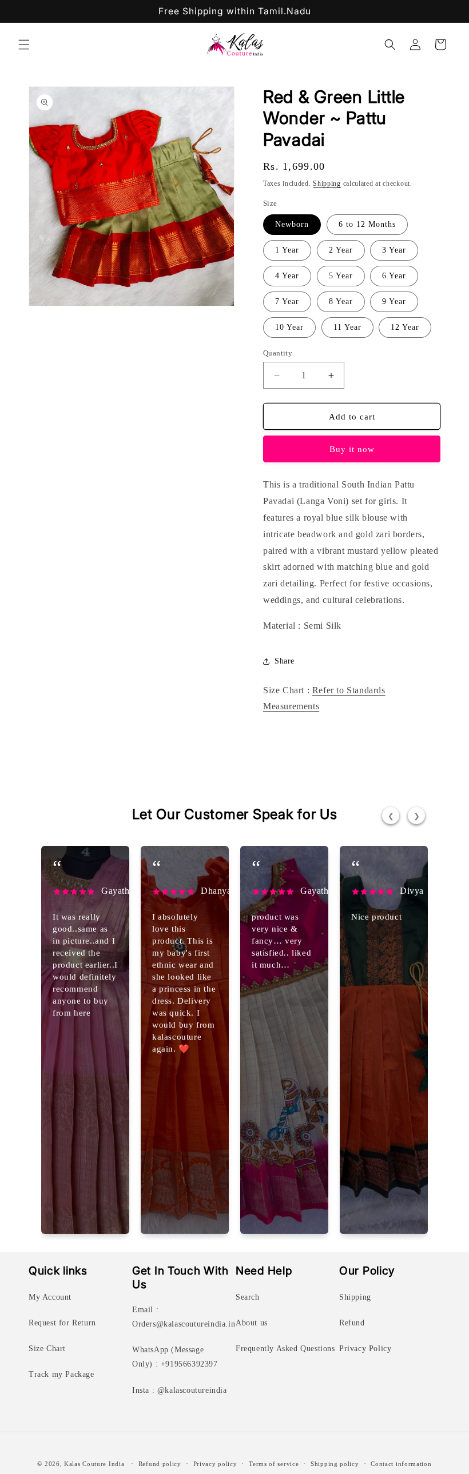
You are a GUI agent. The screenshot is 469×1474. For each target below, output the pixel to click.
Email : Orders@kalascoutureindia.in (183, 1316)
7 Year (287, 301)
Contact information (401, 1463)
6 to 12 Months (367, 224)
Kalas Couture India (94, 1463)
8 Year (341, 301)
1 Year (287, 250)
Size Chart (47, 1348)
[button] (24, 44)
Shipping (327, 183)
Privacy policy (215, 1463)
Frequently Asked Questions (285, 1348)
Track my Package (61, 1374)
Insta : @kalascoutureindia (179, 1390)
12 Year (405, 327)
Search (248, 1297)
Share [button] (285, 661)
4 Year (287, 275)
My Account (50, 1297)
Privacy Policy (365, 1348)
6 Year (394, 275)
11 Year (347, 327)
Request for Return (62, 1323)
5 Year (341, 275)
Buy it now (352, 449)
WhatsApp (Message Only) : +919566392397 (175, 1356)
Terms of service (274, 1463)
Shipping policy (335, 1463)
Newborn (292, 224)
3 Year (394, 250)
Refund (352, 1323)
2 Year (341, 250)
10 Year (289, 327)
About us (252, 1323)
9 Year (394, 301)
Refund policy (159, 1463)
